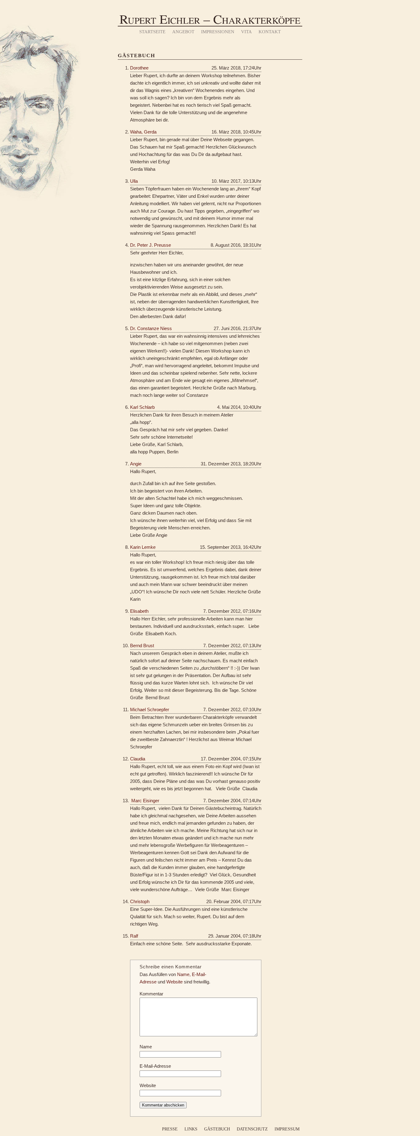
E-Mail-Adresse (155, 1066)
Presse (170, 1129)
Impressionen (217, 31)
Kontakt (270, 31)
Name (146, 1046)
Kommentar (151, 993)
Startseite (152, 31)
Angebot (183, 31)
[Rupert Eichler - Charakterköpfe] (210, 24)
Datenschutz (252, 1129)
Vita (246, 31)
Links (190, 1129)
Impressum (287, 1129)
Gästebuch (217, 1129)
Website (148, 1085)
